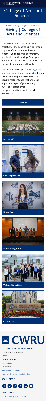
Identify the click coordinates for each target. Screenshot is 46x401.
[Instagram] (15, 386)
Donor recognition (12, 248)
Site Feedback (7, 363)
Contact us (8, 321)
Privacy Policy (18, 370)
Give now (23, 102)
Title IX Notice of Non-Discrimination (16, 374)
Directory (25, 396)
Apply (4, 396)
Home (10, 26)
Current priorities (11, 175)
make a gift (32, 69)
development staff (15, 73)
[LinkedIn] (26, 386)
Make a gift (9, 139)
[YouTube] (20, 386)
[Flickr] (31, 386)
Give (10, 396)
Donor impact (10, 212)
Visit (16, 396)
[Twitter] (9, 386)
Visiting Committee (12, 285)
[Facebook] (4, 386)
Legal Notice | (7, 370)
